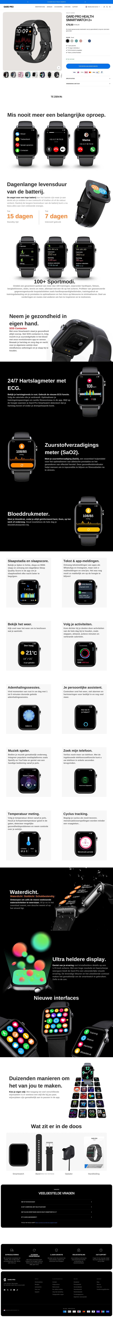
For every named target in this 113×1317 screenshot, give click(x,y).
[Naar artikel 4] (28, 75)
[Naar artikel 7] (49, 75)
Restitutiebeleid (78, 1292)
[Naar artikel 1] (6, 75)
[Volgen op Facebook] (4, 1290)
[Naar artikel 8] (56, 75)
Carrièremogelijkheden (103, 1289)
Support (75, 6)
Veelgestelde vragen (58, 1294)
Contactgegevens (78, 1294)
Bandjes (49, 6)
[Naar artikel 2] (13, 75)
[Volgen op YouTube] (14, 1290)
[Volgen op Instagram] (11, 1290)
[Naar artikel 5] (35, 75)
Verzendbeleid (78, 1287)
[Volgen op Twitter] (8, 1290)
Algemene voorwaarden (80, 1297)
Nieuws (99, 1284)
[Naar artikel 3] (20, 75)
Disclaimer (76, 1282)
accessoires (38, 1287)
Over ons (67, 6)
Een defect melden (57, 1289)
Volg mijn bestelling (57, 1292)
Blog (98, 1282)
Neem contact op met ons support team (46, 1222)
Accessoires (58, 6)
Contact (54, 1282)
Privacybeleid (77, 1284)
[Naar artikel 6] (42, 75)
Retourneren (55, 1287)
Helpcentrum (56, 1284)
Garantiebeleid (78, 1289)
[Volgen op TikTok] (17, 1290)
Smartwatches (40, 6)
